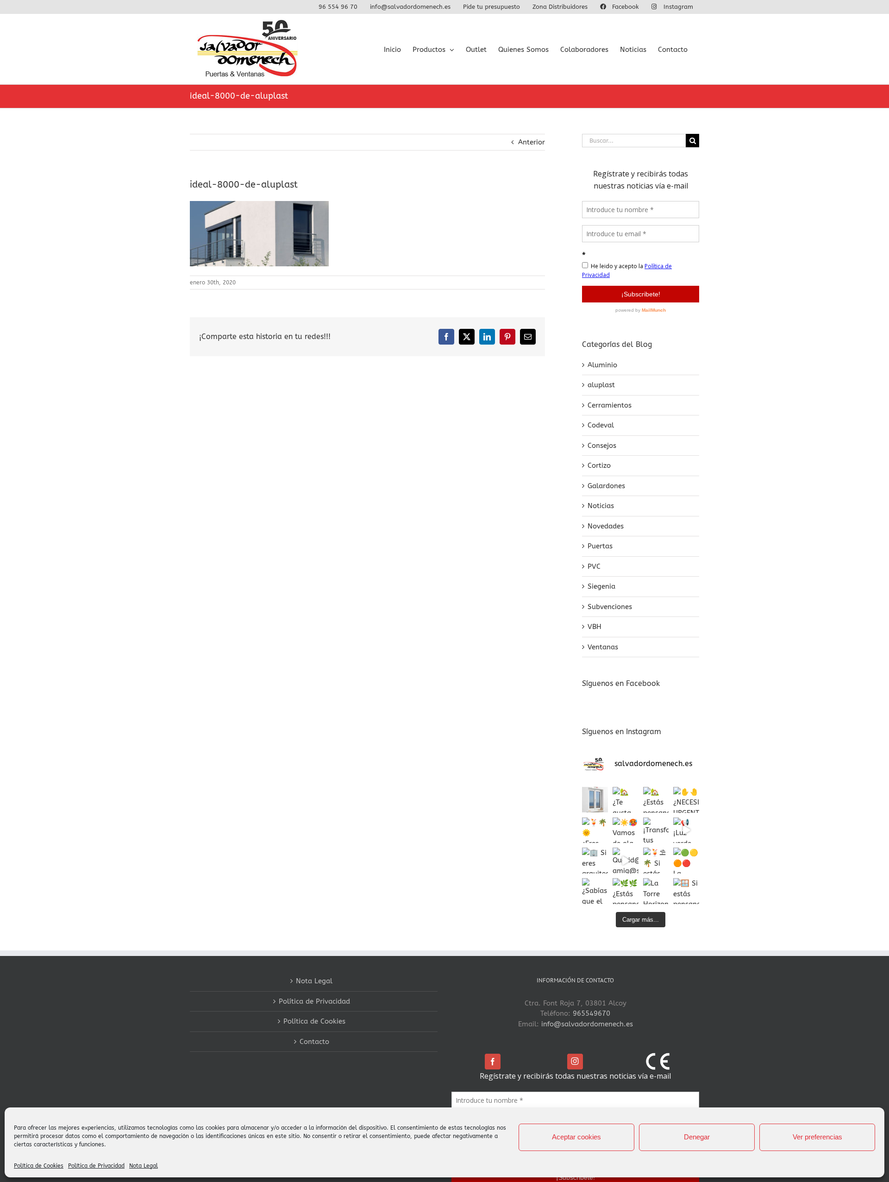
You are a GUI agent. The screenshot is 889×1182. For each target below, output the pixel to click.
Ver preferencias (817, 1137)
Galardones (606, 486)
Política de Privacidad (96, 1166)
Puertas (600, 546)
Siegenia (601, 586)
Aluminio (602, 365)
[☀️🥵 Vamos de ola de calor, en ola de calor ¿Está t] (626, 830)
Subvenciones (610, 607)
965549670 (591, 1013)
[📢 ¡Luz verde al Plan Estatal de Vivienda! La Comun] (686, 830)
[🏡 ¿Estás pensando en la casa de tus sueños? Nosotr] (656, 800)
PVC (594, 566)
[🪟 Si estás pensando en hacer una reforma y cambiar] (686, 891)
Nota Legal (143, 1166)
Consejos (602, 445)
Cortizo (599, 465)
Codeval (601, 425)
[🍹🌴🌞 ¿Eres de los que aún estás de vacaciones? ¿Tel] (595, 830)
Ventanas (603, 647)
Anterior (531, 142)
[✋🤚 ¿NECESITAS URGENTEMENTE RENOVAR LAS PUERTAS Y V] (686, 800)
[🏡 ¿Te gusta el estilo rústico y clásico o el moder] (626, 800)
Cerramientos (610, 405)
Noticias (601, 506)
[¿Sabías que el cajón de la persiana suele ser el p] (595, 891)
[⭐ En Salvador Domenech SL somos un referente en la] (595, 800)
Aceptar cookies (576, 1137)
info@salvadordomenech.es (587, 1024)
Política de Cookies (38, 1166)
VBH (594, 626)
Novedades (606, 526)
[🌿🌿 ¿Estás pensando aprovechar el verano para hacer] (626, 891)
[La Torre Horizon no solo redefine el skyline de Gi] (656, 891)
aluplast (601, 385)
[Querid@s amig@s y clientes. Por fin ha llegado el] (626, 861)
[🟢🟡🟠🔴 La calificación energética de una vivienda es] (686, 861)
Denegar (697, 1137)
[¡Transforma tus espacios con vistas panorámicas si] (656, 830)
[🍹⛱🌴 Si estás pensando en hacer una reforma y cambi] (656, 861)
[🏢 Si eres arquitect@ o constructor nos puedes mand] (595, 861)
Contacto (314, 1041)
